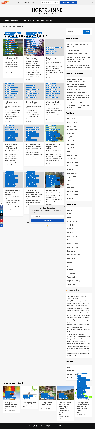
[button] (47, 208)
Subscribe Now (47, 220)
